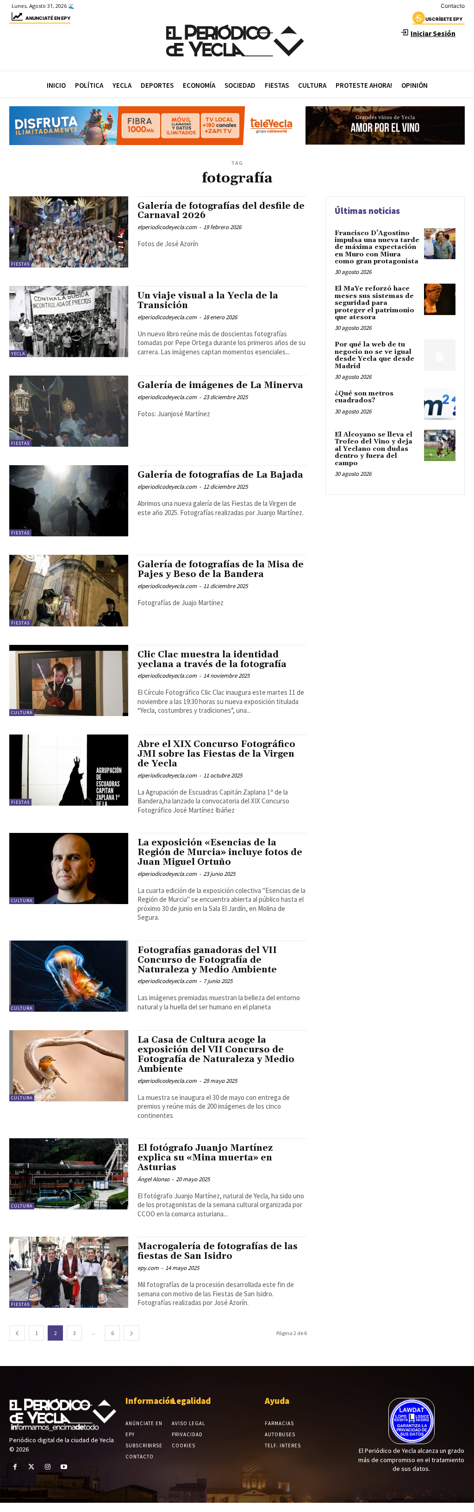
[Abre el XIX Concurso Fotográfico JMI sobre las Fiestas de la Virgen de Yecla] (68, 770)
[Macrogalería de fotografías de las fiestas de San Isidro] (68, 1272)
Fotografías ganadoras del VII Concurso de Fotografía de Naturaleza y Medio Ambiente (207, 960)
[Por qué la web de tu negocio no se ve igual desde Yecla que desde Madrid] (439, 355)
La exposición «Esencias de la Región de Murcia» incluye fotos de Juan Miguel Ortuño (219, 852)
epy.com (148, 1268)
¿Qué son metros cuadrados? (364, 397)
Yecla (18, 354)
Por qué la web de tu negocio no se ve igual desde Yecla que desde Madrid (374, 355)
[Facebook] (15, 1467)
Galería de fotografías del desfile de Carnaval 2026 (221, 210)
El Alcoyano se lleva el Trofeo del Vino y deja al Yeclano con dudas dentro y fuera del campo (373, 449)
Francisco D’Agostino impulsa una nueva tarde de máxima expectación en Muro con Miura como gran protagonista (377, 247)
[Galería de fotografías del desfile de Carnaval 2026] (68, 231)
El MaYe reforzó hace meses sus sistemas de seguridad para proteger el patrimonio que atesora (374, 303)
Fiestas (20, 264)
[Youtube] (64, 1467)
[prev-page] (17, 1333)
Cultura (21, 713)
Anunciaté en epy (47, 18)
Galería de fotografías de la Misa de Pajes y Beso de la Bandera (220, 569)
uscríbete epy (443, 19)
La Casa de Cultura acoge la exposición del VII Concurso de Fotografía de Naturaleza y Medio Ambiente (215, 1054)
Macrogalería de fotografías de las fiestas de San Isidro (217, 1251)
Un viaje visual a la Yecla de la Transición (207, 300)
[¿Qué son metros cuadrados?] (439, 404)
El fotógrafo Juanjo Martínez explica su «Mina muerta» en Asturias (205, 1157)
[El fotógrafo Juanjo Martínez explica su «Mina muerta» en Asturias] (68, 1173)
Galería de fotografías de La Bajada (220, 474)
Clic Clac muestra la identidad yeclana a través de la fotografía (212, 659)
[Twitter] (31, 1467)
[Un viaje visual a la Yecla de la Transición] (68, 321)
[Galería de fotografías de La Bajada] (68, 500)
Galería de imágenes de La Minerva (220, 385)
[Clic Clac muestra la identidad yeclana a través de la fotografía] (68, 680)
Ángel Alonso (153, 1179)
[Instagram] (47, 1467)
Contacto (453, 5)
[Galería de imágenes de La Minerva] (68, 411)
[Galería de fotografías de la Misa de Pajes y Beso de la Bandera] (68, 590)
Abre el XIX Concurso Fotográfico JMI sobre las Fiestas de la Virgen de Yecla (216, 754)
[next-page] (131, 1333)
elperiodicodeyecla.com (167, 227)
